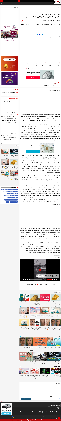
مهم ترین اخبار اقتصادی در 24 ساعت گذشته (51, 85)
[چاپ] (21, 20)
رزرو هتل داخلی (9, 193)
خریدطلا (32, 151)
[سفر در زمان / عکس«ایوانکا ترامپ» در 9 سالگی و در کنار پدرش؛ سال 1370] (55, 401)
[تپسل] (26, 68)
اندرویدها (7, 201)
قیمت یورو (22, 411)
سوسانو (57, 411)
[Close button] (11, 402)
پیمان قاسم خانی (56, 62)
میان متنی (52, 411)
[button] (51, 397)
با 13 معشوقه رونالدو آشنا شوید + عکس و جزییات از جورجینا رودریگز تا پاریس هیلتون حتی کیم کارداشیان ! (9, 132)
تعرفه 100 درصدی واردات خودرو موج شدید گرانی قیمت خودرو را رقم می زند (28, 420)
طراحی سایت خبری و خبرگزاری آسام (6, 417)
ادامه (1, 94)
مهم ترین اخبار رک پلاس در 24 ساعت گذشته (8, 128)
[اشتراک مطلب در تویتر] (40, 34)
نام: (57, 387)
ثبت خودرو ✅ (6, 413)
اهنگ (10, 191)
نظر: (57, 389)
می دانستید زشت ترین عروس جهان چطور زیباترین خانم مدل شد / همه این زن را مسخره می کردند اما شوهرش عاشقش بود (8, 116)
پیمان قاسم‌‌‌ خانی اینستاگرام (53, 287)
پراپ (12, 191)
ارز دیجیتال (16, 191)
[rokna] (57, 2)
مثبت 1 (9, 197)
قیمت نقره (47, 412)
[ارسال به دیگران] (21, 22)
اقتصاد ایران (34, 411)
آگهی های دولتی (40, 412)
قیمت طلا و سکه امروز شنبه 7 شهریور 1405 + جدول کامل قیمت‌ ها (8, 102)
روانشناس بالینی (5, 189)
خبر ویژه (55, 83)
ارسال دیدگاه (26, 398)
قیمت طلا (16, 411)
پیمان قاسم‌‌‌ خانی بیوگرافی (31, 284)
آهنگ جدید (6, 191)
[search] (1, 1)
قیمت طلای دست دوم (55, 412)
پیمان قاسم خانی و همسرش (44, 284)
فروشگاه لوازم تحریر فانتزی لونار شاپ (11, 199)
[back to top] (59, 418)
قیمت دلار (28, 411)
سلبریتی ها (16, 189)
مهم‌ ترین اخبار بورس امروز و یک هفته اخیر (9, 126)
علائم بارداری (15, 193)
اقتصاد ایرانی (10, 189)
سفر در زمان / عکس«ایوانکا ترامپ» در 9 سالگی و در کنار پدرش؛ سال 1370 (55, 407)
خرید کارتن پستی (7, 195)
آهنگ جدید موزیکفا (14, 195)
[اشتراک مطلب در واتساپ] (37, 34)
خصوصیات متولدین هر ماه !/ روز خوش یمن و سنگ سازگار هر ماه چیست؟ (8, 111)
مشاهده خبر (23, 276)
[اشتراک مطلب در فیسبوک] (39, 34)
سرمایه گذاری (32, 77)
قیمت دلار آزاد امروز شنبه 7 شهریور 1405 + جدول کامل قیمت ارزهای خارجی (9, 108)
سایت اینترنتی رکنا (33, 416)
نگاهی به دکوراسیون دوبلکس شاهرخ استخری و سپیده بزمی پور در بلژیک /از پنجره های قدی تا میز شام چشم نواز (8, 122)
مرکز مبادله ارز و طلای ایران (43, 411)
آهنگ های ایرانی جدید (14, 201)
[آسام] (13, 417)
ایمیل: (38, 387)
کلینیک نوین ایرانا (14, 197)
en (19, 1)
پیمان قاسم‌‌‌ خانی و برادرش (40, 287)
